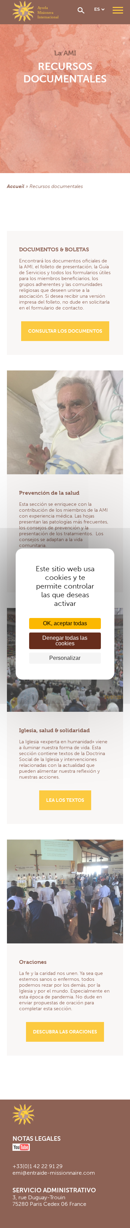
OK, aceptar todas (65, 623)
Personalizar (64, 658)
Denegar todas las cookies (64, 640)
